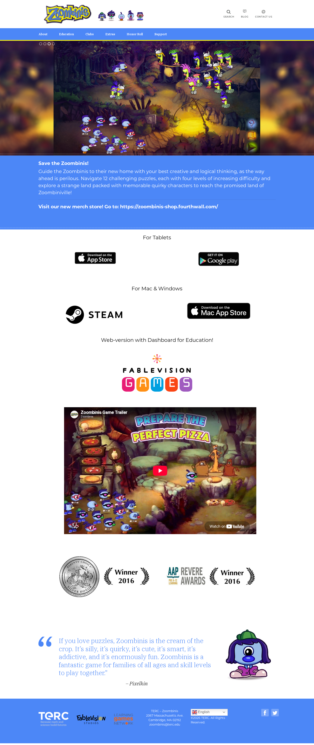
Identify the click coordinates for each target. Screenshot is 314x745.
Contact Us (263, 16)
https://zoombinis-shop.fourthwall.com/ (169, 207)
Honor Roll (135, 34)
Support (160, 34)
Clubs (89, 34)
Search (228, 16)
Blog (244, 16)
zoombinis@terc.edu (164, 724)
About (43, 34)
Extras (110, 34)
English (203, 712)
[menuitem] (49, 34)
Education (66, 34)
